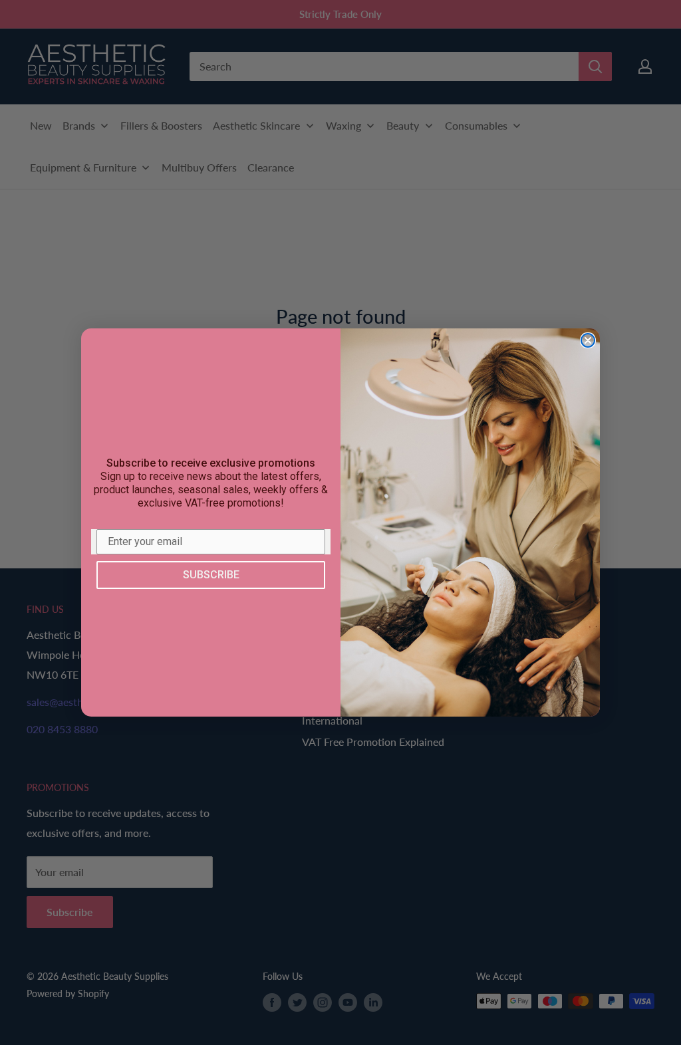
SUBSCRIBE (211, 574)
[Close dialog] (588, 340)
